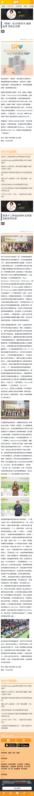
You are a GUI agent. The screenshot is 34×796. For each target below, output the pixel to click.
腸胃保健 (20, 766)
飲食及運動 (12, 764)
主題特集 (19, 6)
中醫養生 (27, 764)
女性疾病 (4, 769)
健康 (3, 6)
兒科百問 (27, 766)
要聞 (9, 753)
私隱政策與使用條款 (20, 783)
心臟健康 (13, 766)
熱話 (13, 753)
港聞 (2, 31)
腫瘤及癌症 (5, 766)
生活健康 (20, 764)
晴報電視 (10, 6)
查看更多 (22, 16)
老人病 (10, 769)
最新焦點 (4, 753)
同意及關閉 (17, 788)
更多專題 (24, 769)
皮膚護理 (17, 769)
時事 (25, 6)
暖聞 (18, 753)
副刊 (30, 6)
